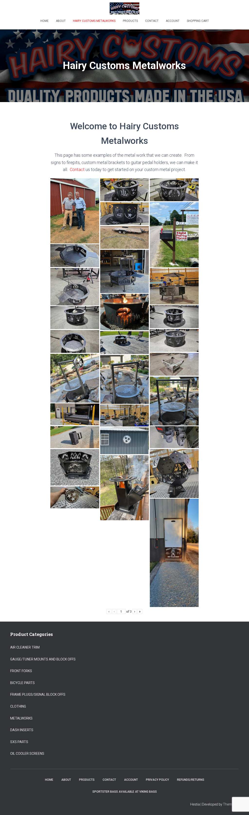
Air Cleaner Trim (25, 647)
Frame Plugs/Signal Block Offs (37, 694)
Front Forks (21, 671)
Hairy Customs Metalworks (94, 21)
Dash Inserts (21, 730)
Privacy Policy (157, 779)
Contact (152, 21)
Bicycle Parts (22, 683)
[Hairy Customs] (124, 8)
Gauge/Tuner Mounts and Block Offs (43, 659)
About (61, 21)
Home (44, 21)
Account (172, 21)
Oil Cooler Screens (27, 753)
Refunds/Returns (190, 779)
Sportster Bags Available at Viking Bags (124, 791)
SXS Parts (19, 742)
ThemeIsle (231, 804)
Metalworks (21, 718)
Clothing (18, 706)
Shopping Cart (198, 21)
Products (130, 21)
